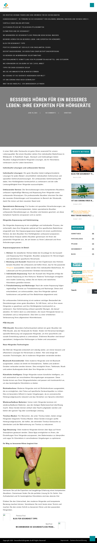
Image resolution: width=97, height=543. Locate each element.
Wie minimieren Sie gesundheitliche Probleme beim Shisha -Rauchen (31, 35)
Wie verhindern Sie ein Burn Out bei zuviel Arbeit (23, 63)
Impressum (64, 540)
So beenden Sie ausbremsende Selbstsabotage (22, 55)
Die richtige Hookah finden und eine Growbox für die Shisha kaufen (31, 15)
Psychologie (77, 239)
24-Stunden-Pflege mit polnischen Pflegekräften (23, 27)
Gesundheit (76, 249)
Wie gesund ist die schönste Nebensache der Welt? (24, 76)
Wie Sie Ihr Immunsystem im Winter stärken (21, 71)
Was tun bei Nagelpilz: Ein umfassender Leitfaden (23, 84)
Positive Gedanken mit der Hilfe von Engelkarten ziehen (27, 47)
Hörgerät (9, 268)
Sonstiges (67, 113)
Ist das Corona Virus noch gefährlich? (19, 80)
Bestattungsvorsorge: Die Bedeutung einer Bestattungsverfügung (31, 51)
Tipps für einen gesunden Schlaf (16, 67)
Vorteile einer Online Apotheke (16, 23)
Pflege (74, 244)
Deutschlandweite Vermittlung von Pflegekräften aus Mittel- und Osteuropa (35, 59)
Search (73, 290)
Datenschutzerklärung (78, 540)
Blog (73, 254)
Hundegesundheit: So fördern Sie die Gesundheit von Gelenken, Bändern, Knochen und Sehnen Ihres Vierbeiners (46, 19)
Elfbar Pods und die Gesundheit (16, 31)
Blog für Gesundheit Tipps (14, 43)
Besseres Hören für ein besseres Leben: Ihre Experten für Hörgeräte (31, 39)
